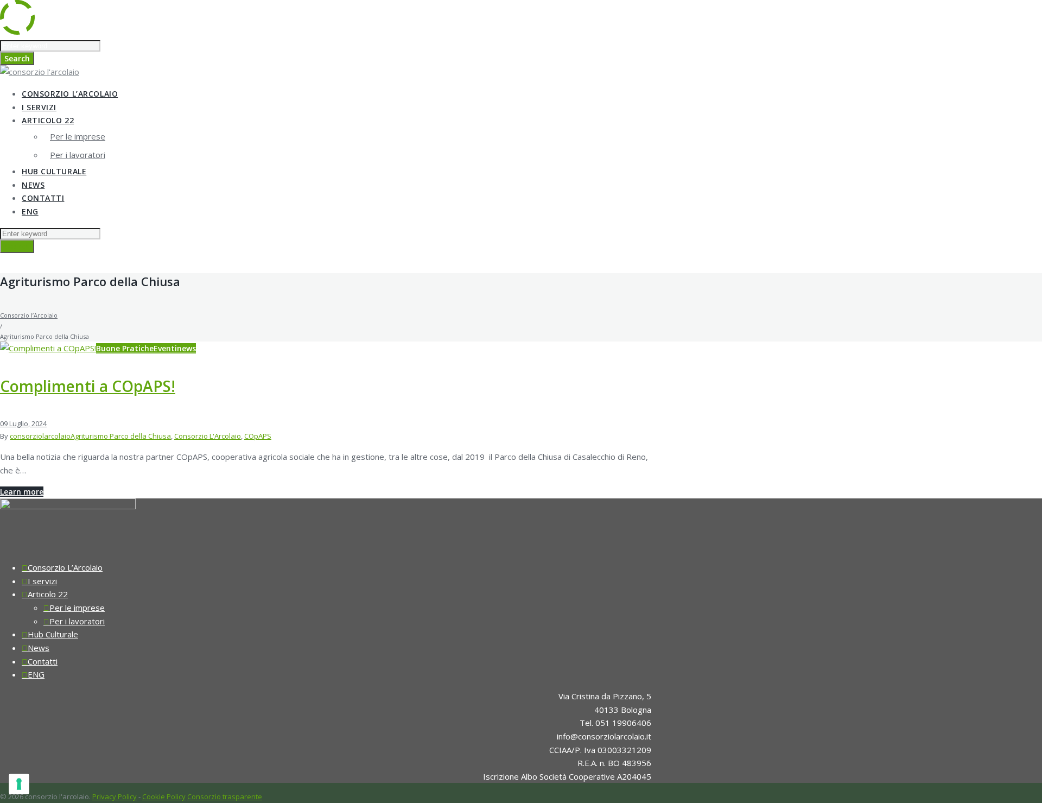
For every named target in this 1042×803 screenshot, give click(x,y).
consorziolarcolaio (40, 436)
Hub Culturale (54, 171)
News (33, 185)
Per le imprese (77, 136)
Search (17, 58)
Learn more (21, 491)
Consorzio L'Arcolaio (207, 436)
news (186, 348)
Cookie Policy (164, 796)
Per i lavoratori (77, 154)
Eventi (165, 348)
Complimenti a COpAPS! (87, 386)
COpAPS (257, 436)
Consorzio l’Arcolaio (29, 315)
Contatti (43, 198)
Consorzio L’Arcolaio (70, 93)
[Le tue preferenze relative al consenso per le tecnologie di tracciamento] (19, 784)
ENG (30, 211)
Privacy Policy (114, 796)
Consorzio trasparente (224, 796)
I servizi (39, 107)
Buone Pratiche (125, 348)
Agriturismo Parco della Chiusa (121, 436)
